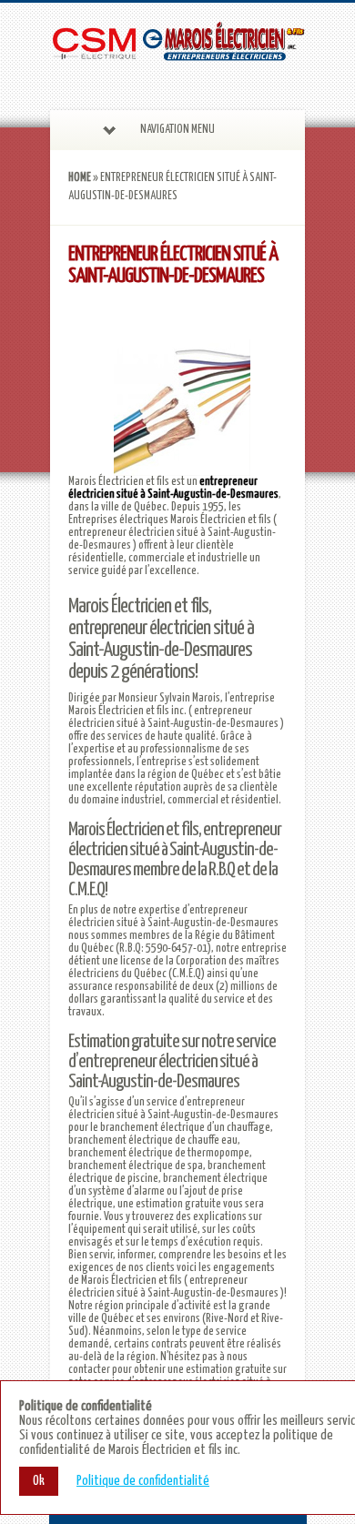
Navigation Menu (177, 130)
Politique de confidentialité (142, 1481)
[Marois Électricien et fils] (177, 52)
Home (79, 178)
